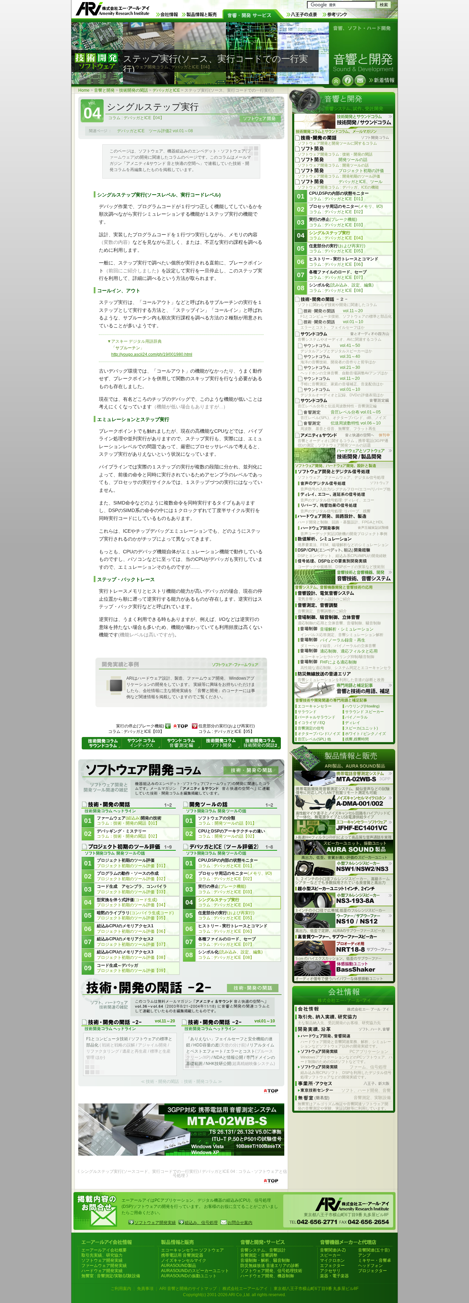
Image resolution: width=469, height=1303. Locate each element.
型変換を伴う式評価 (132, 902)
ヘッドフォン (370, 1265)
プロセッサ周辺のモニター (235, 876)
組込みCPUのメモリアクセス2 (132, 942)
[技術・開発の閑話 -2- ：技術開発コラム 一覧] (181, 997)
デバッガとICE (166, 90)
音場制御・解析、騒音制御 (265, 1260)
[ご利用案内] (348, 80)
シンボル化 (230, 955)
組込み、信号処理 (201, 1222)
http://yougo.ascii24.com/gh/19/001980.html (151, 354)
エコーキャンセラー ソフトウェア (192, 1250)
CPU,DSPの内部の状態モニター (228, 863)
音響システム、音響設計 (263, 1250)
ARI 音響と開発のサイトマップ (188, 1288)
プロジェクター (372, 1270)
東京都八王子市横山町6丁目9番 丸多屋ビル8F (316, 1288)
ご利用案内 (121, 1288)
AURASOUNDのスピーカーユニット (195, 1270)
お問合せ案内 (240, 1222)
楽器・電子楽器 (334, 1275)
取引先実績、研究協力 (102, 1255)
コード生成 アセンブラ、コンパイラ (132, 889)
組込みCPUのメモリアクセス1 (132, 929)
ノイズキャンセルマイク (183, 1260)
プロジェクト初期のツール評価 (132, 863)
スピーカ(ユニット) (361, 728)
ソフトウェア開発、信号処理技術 (271, 1270)
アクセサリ (330, 1270)
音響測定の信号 (311, 728)
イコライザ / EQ (311, 723)
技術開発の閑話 (133, 90)
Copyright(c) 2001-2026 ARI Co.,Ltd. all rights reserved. (234, 1294)
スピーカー (330, 1255)
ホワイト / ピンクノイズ (365, 734)
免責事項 (145, 1288)
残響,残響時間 (357, 739)
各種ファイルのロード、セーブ (227, 942)
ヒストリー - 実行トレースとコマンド (232, 929)
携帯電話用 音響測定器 (182, 1255)
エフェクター (332, 1265)
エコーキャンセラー (315, 706)
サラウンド (307, 712)
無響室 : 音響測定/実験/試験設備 (110, 1275)
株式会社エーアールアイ (245, 1288)
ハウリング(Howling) (362, 706)
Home (84, 90)
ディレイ (352, 723)
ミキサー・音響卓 (374, 1260)
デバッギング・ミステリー (128, 834)
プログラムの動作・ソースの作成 (132, 876)
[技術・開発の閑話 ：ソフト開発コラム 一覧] (181, 780)
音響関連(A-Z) (333, 1250)
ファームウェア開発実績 (104, 1265)
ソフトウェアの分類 (227, 821)
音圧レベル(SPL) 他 (314, 739)
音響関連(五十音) (374, 1250)
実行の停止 (226, 889)
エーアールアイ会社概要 (104, 1250)
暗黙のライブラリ (135, 915)
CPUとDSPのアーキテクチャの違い (231, 834)
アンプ (364, 1255)
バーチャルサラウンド (316, 717)
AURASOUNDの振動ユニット (189, 1275)
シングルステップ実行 (226, 902)
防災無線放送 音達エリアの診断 (269, 1265)
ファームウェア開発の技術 (129, 821)
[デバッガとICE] (336, 81)
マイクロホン (332, 1260)
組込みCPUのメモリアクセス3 (132, 955)
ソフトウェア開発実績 (155, 1222)
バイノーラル (356, 717)
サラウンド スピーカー (364, 712)
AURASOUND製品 (178, 1265)
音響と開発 (104, 90)
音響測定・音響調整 (258, 1255)
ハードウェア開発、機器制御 (267, 1275)
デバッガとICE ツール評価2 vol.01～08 (155, 130)
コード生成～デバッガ (132, 968)
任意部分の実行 (226, 915)
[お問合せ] (360, 80)
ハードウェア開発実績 (102, 1270)
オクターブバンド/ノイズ (319, 734)
